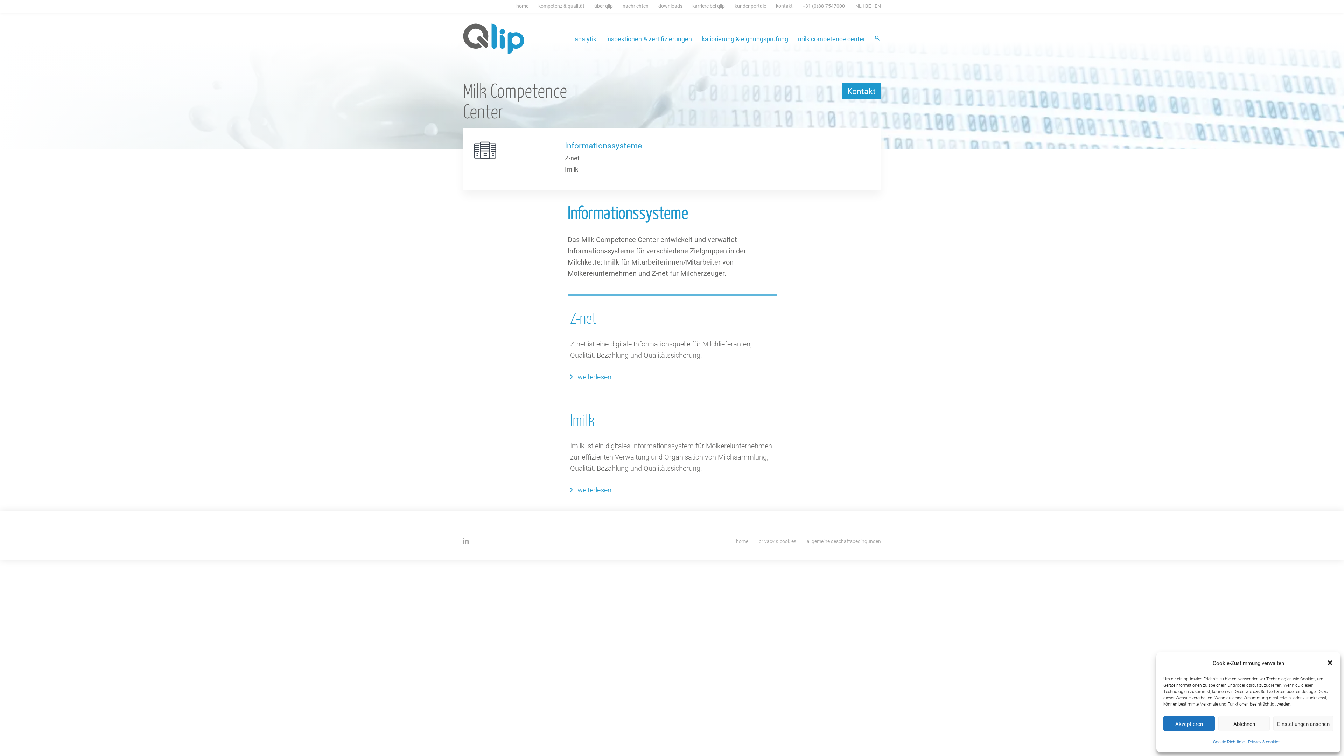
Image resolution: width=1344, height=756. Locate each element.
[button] (1330, 662)
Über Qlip (603, 5)
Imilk (571, 169)
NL (858, 5)
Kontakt (784, 5)
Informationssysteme (603, 145)
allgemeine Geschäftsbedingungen (844, 541)
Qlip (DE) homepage (494, 39)
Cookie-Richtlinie (1229, 741)
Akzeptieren (1189, 723)
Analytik (585, 39)
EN (878, 5)
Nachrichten (636, 5)
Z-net (572, 158)
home (742, 541)
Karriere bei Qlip (708, 5)
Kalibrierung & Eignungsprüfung (745, 39)
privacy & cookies (777, 541)
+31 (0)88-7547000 (824, 5)
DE (868, 5)
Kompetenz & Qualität (561, 5)
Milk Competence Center (831, 39)
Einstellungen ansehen (1303, 723)
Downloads (670, 5)
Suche (878, 39)
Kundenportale (750, 5)
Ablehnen (1244, 723)
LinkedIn (466, 541)
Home (522, 5)
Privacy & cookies (1264, 741)
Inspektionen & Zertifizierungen (649, 39)
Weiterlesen (594, 376)
